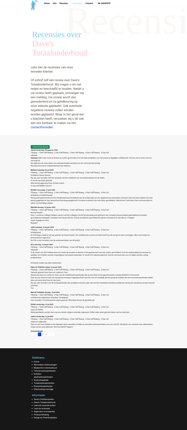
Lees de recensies (42, 408)
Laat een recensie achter (45, 405)
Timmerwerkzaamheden (45, 370)
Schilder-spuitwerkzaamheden (43, 375)
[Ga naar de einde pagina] (53, 334)
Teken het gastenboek (40, 147)
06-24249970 (103, 3)
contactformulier (42, 127)
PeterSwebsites (50, 417)
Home (47, 3)
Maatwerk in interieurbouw (45, 367)
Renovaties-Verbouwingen (45, 364)
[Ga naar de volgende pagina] (50, 334)
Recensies (77, 3)
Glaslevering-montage (43, 389)
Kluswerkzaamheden (43, 386)
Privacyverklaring (41, 414)
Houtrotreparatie (41, 380)
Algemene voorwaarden (44, 411)
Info (55, 3)
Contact (89, 3)
